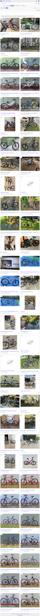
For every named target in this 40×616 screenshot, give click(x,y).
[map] (9, 8)
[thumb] (3, 8)
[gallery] (7, 8)
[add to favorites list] (1, 35)
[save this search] (39, 3)
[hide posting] (18, 35)
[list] (1, 8)
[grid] (5, 8)
